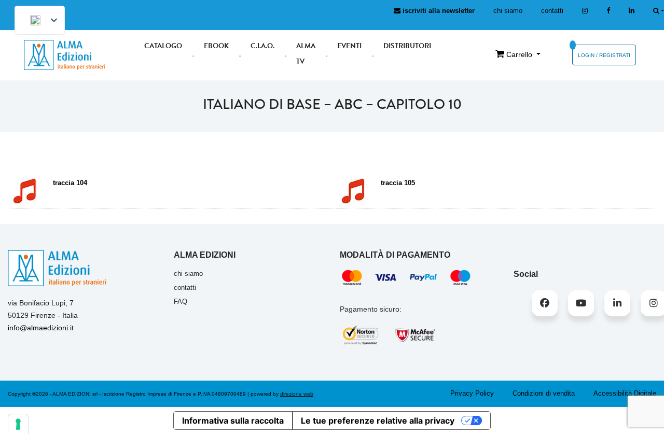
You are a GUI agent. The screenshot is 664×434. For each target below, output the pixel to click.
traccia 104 (71, 183)
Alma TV (305, 53)
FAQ (180, 301)
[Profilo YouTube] (581, 303)
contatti (552, 11)
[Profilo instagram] (585, 11)
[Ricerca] (658, 11)
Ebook (216, 45)
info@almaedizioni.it (41, 328)
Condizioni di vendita (544, 393)
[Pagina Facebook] (608, 11)
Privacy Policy (472, 393)
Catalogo (163, 45)
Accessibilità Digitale (624, 393)
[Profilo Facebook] (544, 303)
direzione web (296, 394)
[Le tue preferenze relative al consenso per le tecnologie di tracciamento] (18, 424)
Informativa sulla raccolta (233, 420)
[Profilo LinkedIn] (631, 11)
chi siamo (507, 11)
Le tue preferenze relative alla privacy (377, 420)
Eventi (349, 45)
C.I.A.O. (262, 45)
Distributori (407, 45)
